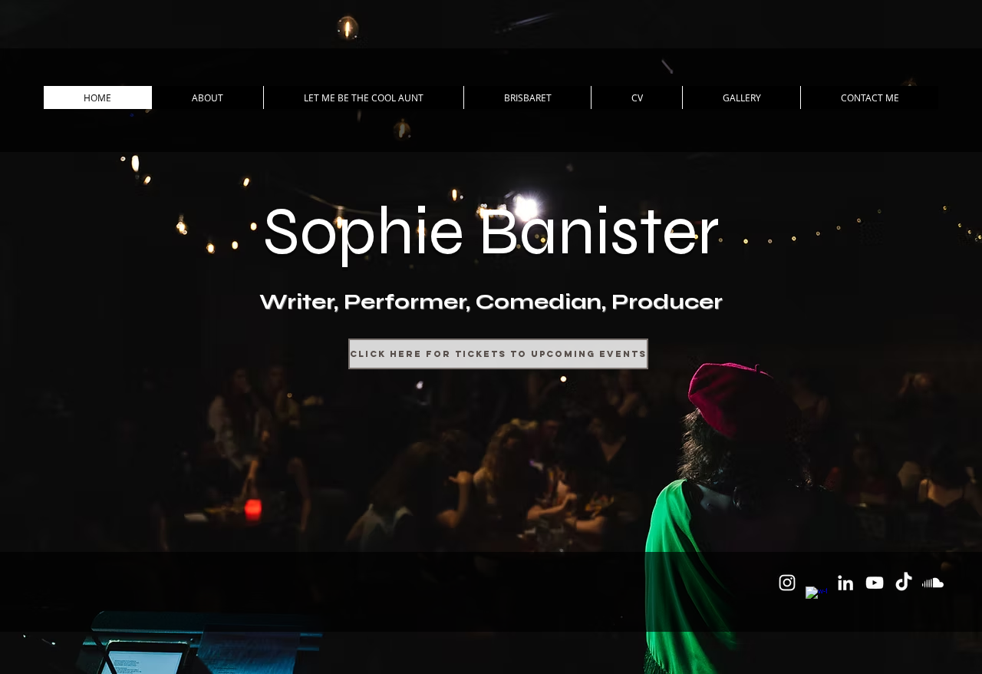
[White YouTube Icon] (874, 582)
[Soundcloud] (933, 582)
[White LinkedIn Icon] (845, 582)
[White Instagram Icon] (787, 582)
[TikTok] (903, 582)
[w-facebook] (816, 597)
